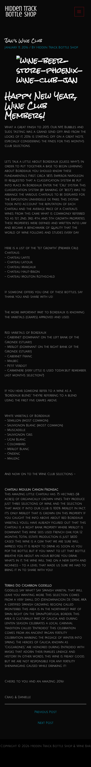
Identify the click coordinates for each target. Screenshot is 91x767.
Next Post (45, 723)
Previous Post (46, 712)
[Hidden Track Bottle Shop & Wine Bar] (20, 12)
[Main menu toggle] (79, 11)
